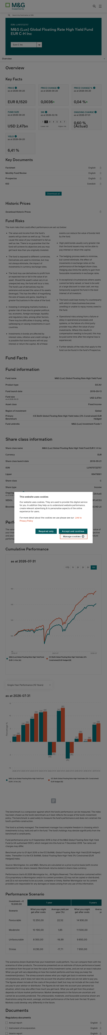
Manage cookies (72, 536)
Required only (46, 531)
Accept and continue (73, 531)
